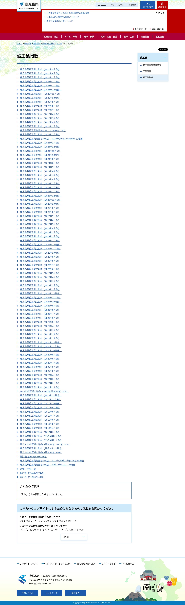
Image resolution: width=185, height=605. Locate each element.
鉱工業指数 (148, 77)
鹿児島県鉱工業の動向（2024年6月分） (40, 171)
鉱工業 (59, 44)
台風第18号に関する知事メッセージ (63, 17)
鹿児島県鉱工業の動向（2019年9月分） (40, 407)
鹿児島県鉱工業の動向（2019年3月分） (40, 432)
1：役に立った (29, 521)
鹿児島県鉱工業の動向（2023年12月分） (41, 195)
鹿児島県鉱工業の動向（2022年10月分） (41, 253)
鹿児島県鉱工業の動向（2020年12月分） (41, 342)
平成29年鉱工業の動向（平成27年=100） (41, 452)
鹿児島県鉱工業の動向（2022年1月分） (40, 289)
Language (102, 5)
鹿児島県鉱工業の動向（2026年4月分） (40, 73)
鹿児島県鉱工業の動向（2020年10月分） (41, 350)
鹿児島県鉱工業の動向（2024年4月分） (40, 179)
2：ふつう (46, 521)
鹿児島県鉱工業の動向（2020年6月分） (40, 367)
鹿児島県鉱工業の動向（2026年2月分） (40, 81)
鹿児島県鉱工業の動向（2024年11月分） (40, 151)
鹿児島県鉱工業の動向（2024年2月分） (40, 187)
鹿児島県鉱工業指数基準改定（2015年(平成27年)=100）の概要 (52, 460)
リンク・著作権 (108, 564)
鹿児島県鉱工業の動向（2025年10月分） (41, 98)
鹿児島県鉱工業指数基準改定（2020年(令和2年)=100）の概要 (51, 138)
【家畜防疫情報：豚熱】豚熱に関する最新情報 (68, 13)
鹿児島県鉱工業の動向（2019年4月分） (40, 428)
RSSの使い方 (128, 564)
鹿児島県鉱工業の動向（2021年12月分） (41, 293)
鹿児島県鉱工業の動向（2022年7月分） (40, 265)
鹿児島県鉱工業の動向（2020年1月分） (40, 387)
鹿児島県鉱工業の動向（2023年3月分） (40, 232)
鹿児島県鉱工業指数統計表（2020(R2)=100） (43, 130)
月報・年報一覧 (28, 469)
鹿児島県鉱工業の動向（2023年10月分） (41, 204)
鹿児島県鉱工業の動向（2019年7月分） (40, 416)
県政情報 (27, 44)
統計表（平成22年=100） (33, 473)
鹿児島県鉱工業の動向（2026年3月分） (40, 77)
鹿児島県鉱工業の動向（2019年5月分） (40, 424)
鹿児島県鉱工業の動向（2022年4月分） (40, 277)
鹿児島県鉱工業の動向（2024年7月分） (40, 167)
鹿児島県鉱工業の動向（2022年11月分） (40, 248)
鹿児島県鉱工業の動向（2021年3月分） (40, 330)
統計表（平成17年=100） (33, 477)
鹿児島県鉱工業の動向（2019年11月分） (40, 399)
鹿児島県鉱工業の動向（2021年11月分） (40, 297)
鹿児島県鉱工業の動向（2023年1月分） (40, 240)
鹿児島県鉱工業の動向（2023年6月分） (40, 220)
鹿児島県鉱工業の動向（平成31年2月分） (41, 436)
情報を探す (148, 7)
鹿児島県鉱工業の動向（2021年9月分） (40, 305)
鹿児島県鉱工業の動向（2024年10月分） (41, 155)
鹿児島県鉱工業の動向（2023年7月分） (40, 216)
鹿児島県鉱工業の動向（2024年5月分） (40, 175)
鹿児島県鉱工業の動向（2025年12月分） (41, 89)
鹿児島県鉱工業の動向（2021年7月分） (40, 314)
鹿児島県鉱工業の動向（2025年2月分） (40, 134)
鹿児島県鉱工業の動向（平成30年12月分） (42, 448)
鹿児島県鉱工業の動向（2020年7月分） (40, 363)
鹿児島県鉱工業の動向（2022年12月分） (41, 244)
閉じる (161, 12)
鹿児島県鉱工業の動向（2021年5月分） (40, 322)
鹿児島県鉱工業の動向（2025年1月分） (40, 142)
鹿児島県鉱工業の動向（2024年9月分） (40, 159)
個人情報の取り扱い (86, 564)
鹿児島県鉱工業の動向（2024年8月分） (40, 163)
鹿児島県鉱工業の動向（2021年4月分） (40, 326)
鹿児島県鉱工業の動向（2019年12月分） (41, 395)
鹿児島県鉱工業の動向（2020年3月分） (40, 379)
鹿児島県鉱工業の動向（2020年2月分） (40, 383)
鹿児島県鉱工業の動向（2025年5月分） (40, 118)
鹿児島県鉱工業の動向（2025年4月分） (40, 122)
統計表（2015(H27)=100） (33, 456)
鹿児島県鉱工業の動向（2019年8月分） (40, 412)
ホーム (19, 44)
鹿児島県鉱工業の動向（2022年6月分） (40, 269)
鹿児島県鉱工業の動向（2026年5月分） (40, 69)
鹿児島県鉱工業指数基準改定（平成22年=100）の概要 (47, 464)
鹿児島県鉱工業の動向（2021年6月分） (40, 318)
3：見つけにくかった (73, 529)
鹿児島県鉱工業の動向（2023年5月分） (40, 224)
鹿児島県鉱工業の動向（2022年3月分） (40, 281)
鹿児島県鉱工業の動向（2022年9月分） (40, 257)
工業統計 (147, 71)
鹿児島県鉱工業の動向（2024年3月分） (40, 183)
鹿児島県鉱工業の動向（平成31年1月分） (41, 440)
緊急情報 (162, 7)
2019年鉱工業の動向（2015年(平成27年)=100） (44, 391)
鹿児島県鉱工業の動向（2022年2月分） (40, 285)
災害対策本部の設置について (60, 21)
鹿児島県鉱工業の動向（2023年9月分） (40, 208)
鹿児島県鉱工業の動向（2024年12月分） (41, 146)
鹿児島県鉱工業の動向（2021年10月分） (41, 301)
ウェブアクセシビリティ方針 (57, 564)
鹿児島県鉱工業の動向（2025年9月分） (40, 102)
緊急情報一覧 (141, 29)
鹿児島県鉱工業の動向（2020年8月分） (40, 358)
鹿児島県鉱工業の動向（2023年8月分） (40, 212)
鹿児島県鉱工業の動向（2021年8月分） (40, 310)
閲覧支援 (132, 5)
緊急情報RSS (158, 29)
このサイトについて (29, 564)
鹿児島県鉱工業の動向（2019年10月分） (41, 403)
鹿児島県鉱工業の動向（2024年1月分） (40, 191)
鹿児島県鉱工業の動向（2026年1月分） (40, 85)
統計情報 (36, 44)
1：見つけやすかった (33, 529)
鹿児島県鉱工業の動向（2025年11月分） (40, 94)
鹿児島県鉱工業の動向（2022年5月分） (40, 273)
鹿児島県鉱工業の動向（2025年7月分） (40, 110)
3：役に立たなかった (66, 521)
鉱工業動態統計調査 (152, 65)
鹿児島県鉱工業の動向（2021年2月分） (40, 334)
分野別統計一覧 (48, 44)
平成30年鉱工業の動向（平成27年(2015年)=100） (45, 444)
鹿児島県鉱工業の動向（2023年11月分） (40, 200)
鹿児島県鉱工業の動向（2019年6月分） (40, 420)
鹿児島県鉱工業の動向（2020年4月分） (40, 375)
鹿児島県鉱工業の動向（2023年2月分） (40, 236)
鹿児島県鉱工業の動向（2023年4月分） (40, 228)
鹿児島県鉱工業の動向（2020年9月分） (40, 354)
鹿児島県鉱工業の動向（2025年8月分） (40, 106)
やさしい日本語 (117, 5)
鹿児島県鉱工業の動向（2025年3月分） (40, 126)
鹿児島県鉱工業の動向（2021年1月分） (40, 338)
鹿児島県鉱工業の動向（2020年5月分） (40, 371)
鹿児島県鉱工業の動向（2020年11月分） (40, 346)
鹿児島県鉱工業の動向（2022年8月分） (40, 261)
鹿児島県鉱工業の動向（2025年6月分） (40, 114)
